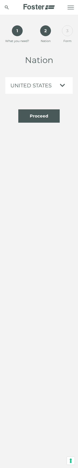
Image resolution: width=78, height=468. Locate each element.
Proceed (39, 116)
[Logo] (39, 5)
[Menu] (71, 7)
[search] (6, 7)
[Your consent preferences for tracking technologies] (71, 461)
